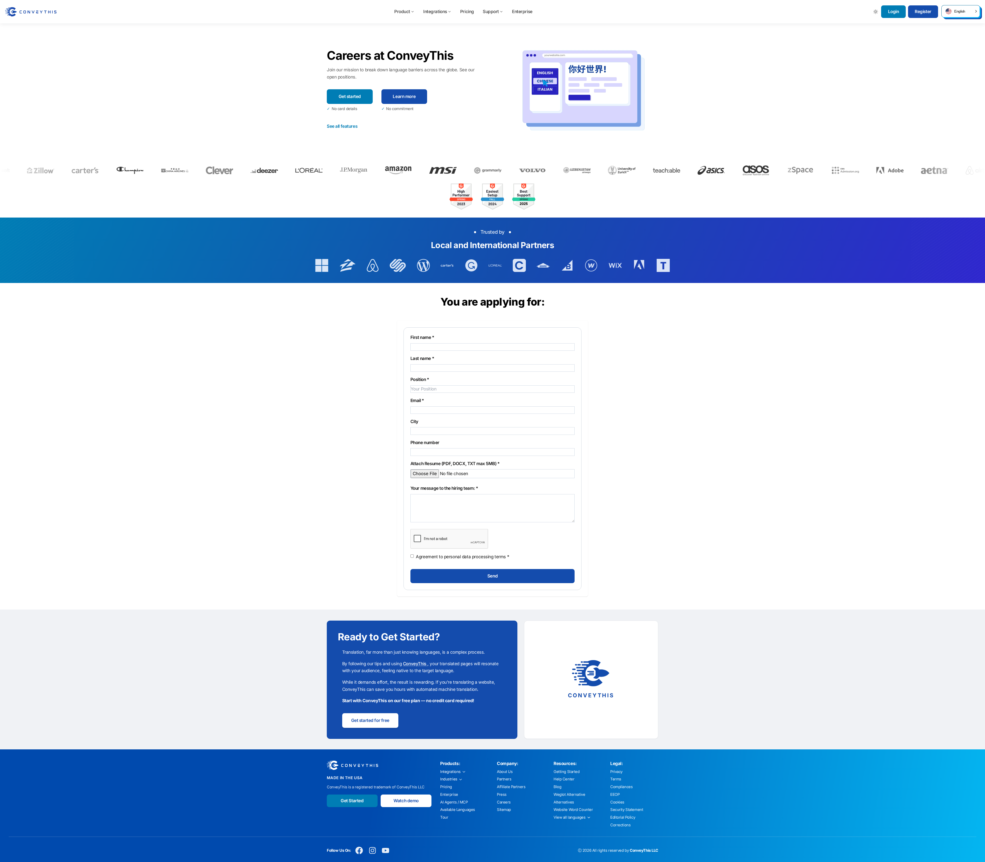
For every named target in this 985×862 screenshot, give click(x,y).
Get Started (352, 800)
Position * (419, 379)
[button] (960, 11)
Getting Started (567, 771)
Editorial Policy (622, 817)
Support (491, 11)
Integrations (435, 11)
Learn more (404, 96)
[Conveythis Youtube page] (386, 851)
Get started (350, 96)
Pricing (467, 11)
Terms (615, 779)
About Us (505, 771)
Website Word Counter (573, 809)
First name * (422, 337)
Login (893, 11)
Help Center (564, 779)
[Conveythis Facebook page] (359, 851)
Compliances (621, 787)
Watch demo (406, 800)
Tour (444, 817)
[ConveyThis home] (30, 11)
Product (402, 11)
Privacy (616, 771)
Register (923, 11)
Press (502, 794)
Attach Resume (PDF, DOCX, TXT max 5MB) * (455, 463)
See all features (342, 126)
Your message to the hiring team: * (444, 488)
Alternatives (564, 802)
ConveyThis (415, 663)
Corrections (620, 825)
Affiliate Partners (511, 787)
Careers (504, 802)
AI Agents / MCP (454, 802)
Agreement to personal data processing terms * (462, 556)
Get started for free (370, 720)
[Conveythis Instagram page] (372, 851)
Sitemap (504, 809)
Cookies (617, 802)
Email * (417, 400)
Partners (504, 779)
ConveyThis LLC (644, 850)
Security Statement (626, 809)
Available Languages (457, 809)
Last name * (422, 358)
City (414, 421)
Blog (557, 787)
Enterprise (522, 11)
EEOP (614, 794)
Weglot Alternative (569, 794)
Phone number (424, 442)
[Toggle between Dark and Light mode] (875, 11)
